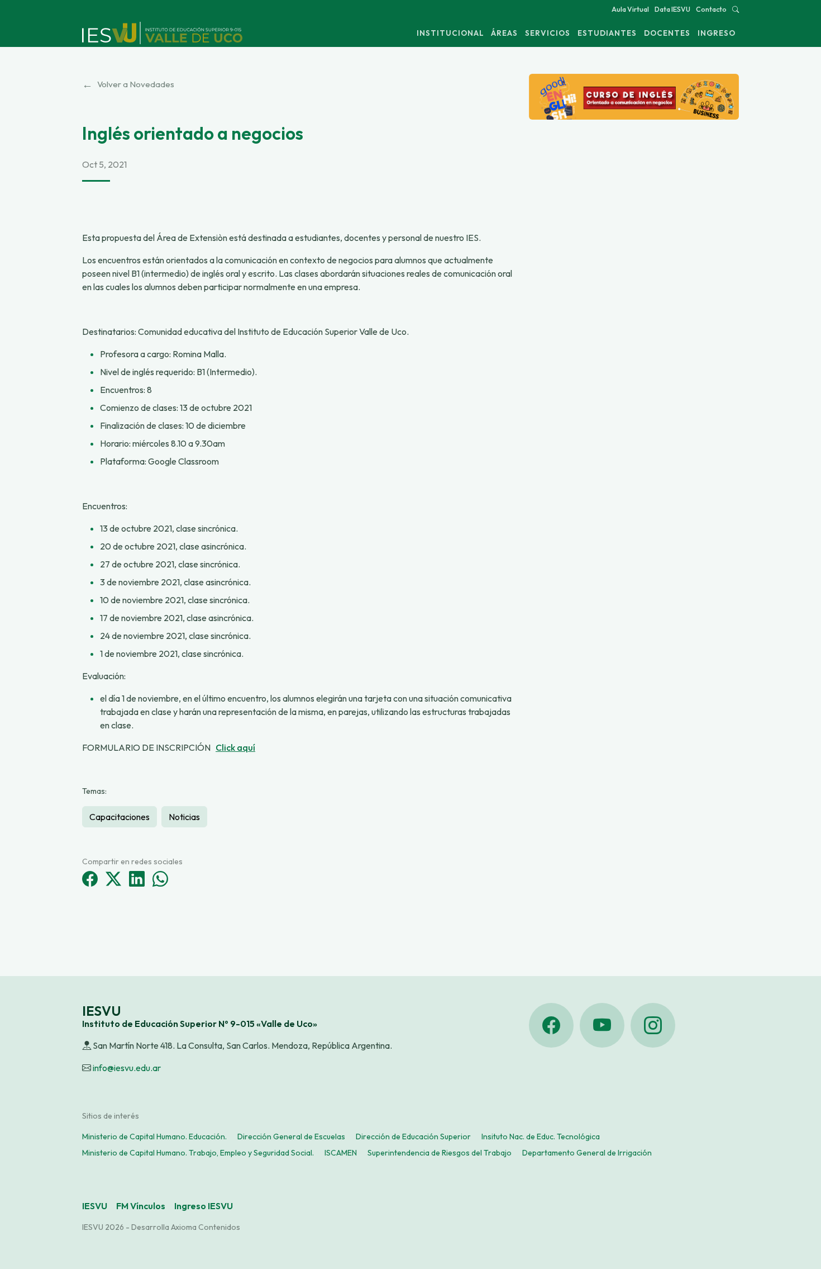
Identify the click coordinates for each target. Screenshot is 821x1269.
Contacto (711, 9)
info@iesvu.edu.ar (127, 1067)
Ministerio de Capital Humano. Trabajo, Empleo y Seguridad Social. (198, 1153)
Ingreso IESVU (203, 1205)
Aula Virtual (630, 9)
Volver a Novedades (128, 84)
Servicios (547, 33)
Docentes (667, 33)
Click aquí (235, 747)
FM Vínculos (140, 1205)
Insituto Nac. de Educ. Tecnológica (540, 1136)
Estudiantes (607, 33)
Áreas (504, 33)
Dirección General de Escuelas (291, 1136)
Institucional (450, 33)
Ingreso (717, 33)
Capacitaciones (119, 816)
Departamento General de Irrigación (587, 1153)
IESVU (94, 1205)
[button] (735, 9)
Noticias (184, 816)
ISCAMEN (340, 1153)
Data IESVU (672, 9)
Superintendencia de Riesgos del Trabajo (439, 1153)
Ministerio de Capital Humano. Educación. (154, 1136)
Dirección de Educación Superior (413, 1136)
